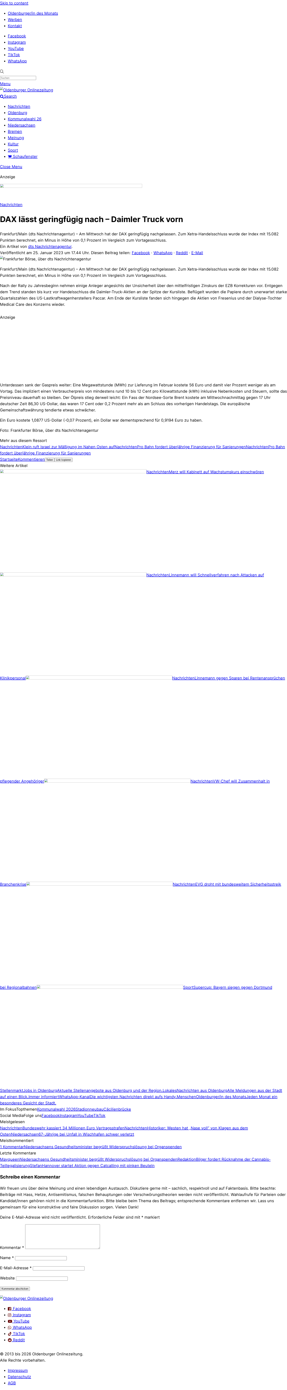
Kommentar (12, 1247)
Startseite (9, 459)
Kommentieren (31, 459)
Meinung (16, 137)
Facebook (17, 36)
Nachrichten (19, 106)
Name (7, 1257)
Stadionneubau (89, 1109)
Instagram (17, 42)
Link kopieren (63, 459)
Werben (15, 19)
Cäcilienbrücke (117, 1109)
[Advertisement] (143, 350)
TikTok (14, 54)
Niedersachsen (21, 125)
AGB (12, 1383)
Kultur (13, 144)
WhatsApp (17, 61)
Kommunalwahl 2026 (56, 1109)
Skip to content (14, 3)
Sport (13, 150)
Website (7, 1278)
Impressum (18, 1370)
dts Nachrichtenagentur (49, 246)
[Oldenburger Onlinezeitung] (26, 1298)
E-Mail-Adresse (16, 1268)
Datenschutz (19, 1376)
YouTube (16, 48)
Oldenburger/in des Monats (33, 13)
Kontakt (15, 25)
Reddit (182, 252)
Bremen (15, 131)
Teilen (49, 459)
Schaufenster (24, 156)
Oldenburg (17, 112)
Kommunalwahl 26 (24, 119)
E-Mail (197, 252)
